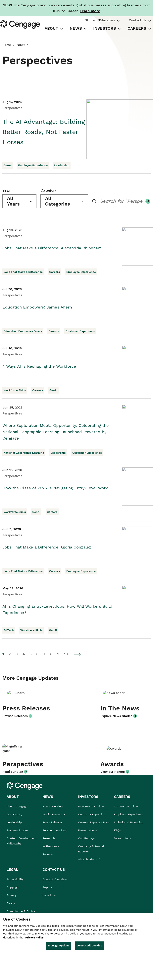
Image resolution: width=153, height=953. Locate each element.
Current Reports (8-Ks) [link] (94, 822)
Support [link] (48, 887)
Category (48, 190)
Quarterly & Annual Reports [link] (91, 849)
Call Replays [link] (86, 838)
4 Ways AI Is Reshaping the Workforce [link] (39, 366)
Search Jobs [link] (122, 838)
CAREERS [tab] (137, 28)
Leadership (61, 165)
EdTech (9, 630)
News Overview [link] (52, 806)
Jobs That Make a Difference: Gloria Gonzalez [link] (46, 547)
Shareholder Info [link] (89, 859)
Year (6, 190)
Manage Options (58, 945)
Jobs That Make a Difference (23, 271)
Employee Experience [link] (128, 814)
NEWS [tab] (76, 28)
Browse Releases (15, 716)
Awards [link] (47, 854)
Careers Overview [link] (126, 806)
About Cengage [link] (17, 806)
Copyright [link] (13, 887)
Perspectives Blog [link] (54, 830)
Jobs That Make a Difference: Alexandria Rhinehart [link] (51, 248)
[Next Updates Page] (77, 654)
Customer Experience (80, 331)
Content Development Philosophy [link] (22, 841)
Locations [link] (49, 895)
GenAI (8, 165)
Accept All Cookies (89, 945)
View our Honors (112, 772)
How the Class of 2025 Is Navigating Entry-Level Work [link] (55, 488)
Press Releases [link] (52, 822)
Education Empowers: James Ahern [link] (37, 307)
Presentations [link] (87, 830)
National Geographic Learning (24, 452)
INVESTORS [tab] (104, 28)
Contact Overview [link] (54, 879)
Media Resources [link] (54, 814)
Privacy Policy (34, 937)
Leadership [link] (14, 822)
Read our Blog (12, 772)
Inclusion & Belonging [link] (128, 822)
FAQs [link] (117, 830)
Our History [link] (14, 814)
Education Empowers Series (23, 331)
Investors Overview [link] (91, 806)
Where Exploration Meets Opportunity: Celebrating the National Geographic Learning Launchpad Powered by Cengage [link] (55, 432)
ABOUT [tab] (51, 28)
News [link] (21, 45)
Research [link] (48, 838)
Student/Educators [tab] (100, 20)
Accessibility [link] (15, 879)
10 (66, 654)
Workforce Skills (15, 390)
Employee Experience (33, 165)
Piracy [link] (11, 903)
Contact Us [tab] (137, 20)
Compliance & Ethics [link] (21, 911)
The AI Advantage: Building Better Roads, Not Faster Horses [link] (43, 132)
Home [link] (7, 45)
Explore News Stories (116, 716)
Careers (54, 271)
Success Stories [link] (17, 830)
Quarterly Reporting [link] (91, 814)
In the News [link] (50, 846)
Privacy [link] (11, 895)
